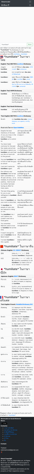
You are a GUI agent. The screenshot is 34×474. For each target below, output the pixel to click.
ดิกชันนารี (5, 5)
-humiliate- (24, 54)
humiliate (17, 54)
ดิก (5, 440)
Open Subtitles (19, 127)
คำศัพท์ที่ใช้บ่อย (9, 432)
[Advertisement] (17, 24)
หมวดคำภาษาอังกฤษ (10, 430)
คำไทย (6, 438)
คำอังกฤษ (7, 436)
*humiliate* (12, 415)
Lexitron (20, 64)
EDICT (16, 276)
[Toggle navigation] (30, 1)
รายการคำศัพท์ (9, 428)
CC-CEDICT (17, 250)
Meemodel (5, 2)
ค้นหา (30, 44)
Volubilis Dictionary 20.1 (24, 304)
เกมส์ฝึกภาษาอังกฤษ (10, 434)
